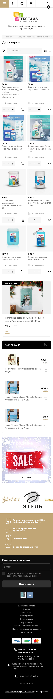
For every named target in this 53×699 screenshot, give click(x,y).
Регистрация (26, 632)
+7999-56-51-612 (26, 652)
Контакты (26, 612)
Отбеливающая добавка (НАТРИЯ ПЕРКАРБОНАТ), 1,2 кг (39, 203)
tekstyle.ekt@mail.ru (29, 676)
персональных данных (28, 576)
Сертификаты (26, 616)
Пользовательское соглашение (27, 629)
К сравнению (11, 103)
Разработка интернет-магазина (19, 692)
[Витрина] (45, 51)
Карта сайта (26, 622)
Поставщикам (26, 619)
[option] (11, 500)
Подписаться (26, 584)
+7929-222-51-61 (27, 649)
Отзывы (26, 609)
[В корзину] (45, 370)
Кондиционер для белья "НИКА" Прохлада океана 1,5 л (39, 148)
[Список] (50, 51)
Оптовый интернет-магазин (26, 626)
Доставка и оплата (26, 606)
